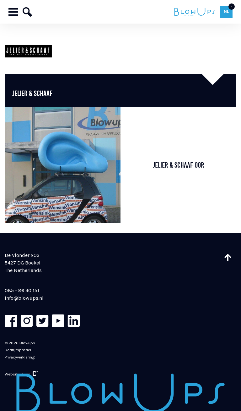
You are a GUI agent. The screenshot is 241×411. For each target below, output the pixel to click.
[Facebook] (11, 320)
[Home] (194, 12)
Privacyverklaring (20, 357)
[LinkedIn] (73, 320)
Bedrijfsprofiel (18, 349)
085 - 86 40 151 (22, 290)
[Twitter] (42, 320)
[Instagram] (26, 320)
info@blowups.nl (24, 298)
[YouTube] (58, 320)
